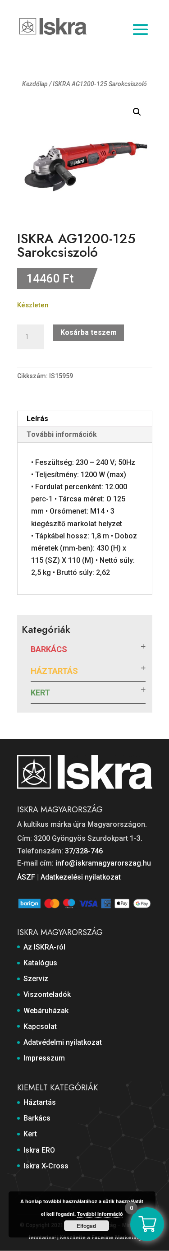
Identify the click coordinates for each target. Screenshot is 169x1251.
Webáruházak (46, 1010)
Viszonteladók (47, 994)
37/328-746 (84, 851)
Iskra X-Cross (46, 1166)
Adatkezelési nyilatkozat (81, 877)
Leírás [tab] (37, 418)
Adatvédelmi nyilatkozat (62, 1042)
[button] (137, 112)
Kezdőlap (35, 84)
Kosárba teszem (88, 332)
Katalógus (40, 963)
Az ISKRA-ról (44, 947)
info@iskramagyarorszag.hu (103, 863)
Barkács (49, 649)
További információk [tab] (62, 434)
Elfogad (86, 1226)
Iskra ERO (39, 1150)
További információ (100, 1213)
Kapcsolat (40, 1026)
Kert (40, 692)
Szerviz (35, 978)
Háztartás (54, 671)
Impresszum (44, 1058)
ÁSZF (26, 877)
